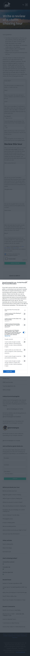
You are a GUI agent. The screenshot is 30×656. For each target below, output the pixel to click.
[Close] (27, 282)
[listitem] (15, 310)
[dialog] (15, 328)
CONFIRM (9, 371)
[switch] (24, 314)
